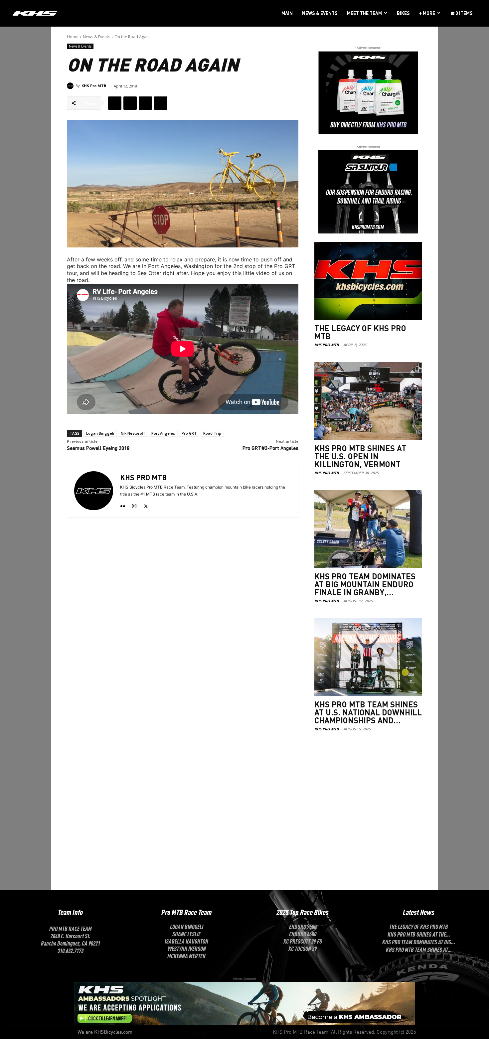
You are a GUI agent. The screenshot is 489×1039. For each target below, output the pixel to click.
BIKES (403, 13)
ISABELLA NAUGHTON (186, 941)
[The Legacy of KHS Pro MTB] (368, 281)
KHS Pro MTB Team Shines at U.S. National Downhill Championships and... (368, 712)
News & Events (96, 37)
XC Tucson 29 (302, 948)
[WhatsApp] (160, 103)
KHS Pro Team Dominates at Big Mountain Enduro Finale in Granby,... (364, 584)
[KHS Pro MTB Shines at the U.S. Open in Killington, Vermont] (368, 401)
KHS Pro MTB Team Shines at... (419, 949)
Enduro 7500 (302, 926)
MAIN (287, 13)
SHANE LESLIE (186, 934)
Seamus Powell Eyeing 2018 (98, 448)
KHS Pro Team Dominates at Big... (418, 942)
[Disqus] (182, 617)
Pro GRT (189, 433)
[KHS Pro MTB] (71, 85)
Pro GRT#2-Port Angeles (270, 448)
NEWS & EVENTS (320, 13)
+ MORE (427, 13)
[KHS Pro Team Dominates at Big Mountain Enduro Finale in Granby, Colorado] (368, 529)
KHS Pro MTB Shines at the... (419, 934)
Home (73, 37)
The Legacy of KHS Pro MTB (360, 332)
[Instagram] (134, 504)
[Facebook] (114, 103)
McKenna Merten (186, 956)
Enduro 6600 (302, 934)
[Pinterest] (145, 103)
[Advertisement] (368, 789)
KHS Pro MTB (94, 85)
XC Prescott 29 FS (302, 941)
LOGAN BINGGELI (186, 926)
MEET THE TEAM (364, 13)
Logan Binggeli (100, 433)
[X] (130, 103)
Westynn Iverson (186, 948)
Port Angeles (163, 433)
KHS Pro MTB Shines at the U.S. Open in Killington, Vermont (360, 456)
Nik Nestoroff (133, 433)
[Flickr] (122, 504)
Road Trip (212, 433)
